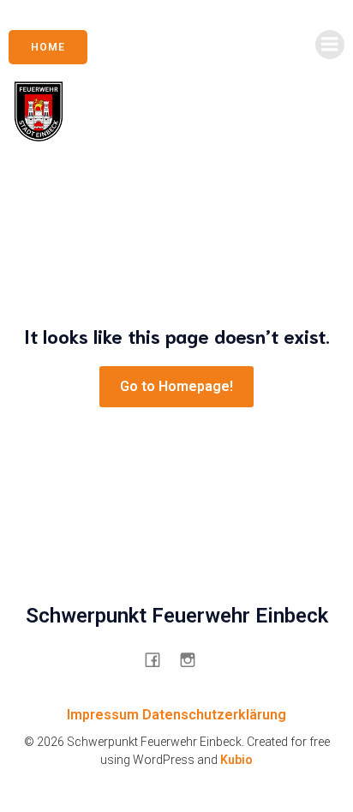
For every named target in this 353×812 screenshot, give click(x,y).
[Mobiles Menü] (329, 44)
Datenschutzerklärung (214, 715)
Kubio (236, 760)
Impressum (103, 715)
